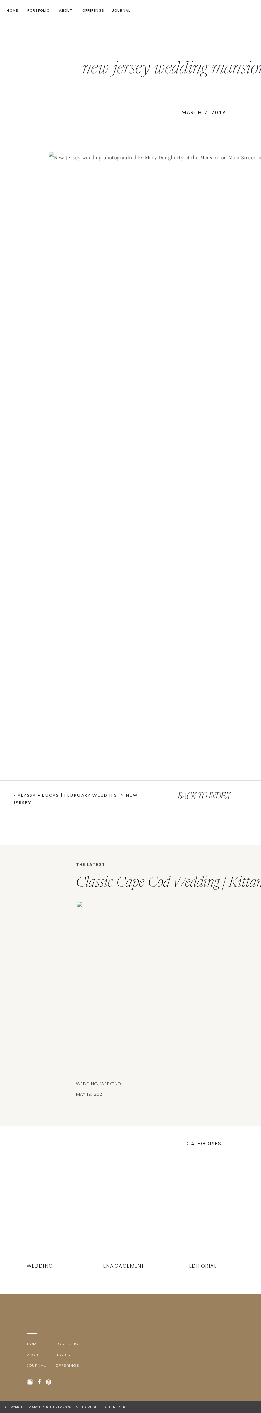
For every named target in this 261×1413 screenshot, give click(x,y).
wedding (87, 1084)
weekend (110, 1084)
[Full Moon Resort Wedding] (204, 1210)
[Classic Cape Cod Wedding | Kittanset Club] (41, 1210)
